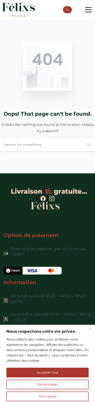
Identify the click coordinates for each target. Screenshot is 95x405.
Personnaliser (47, 384)
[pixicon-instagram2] (52, 198)
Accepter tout (47, 373)
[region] (47, 365)
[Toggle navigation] (88, 9)
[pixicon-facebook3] (43, 198)
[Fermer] (90, 328)
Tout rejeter (48, 396)
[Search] (89, 144)
